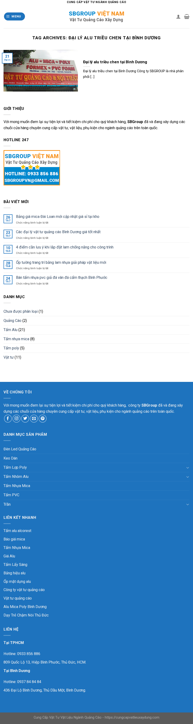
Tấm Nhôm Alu (16, 476)
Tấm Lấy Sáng (15, 564)
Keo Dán (10, 458)
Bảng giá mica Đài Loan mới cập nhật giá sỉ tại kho (57, 216)
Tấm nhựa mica (16, 339)
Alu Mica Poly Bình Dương (25, 606)
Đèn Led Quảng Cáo (20, 449)
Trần (7, 504)
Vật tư (9, 357)
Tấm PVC (11, 495)
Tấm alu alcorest (17, 530)
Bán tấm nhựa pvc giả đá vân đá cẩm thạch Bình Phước (61, 277)
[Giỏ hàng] (186, 16)
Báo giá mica (14, 539)
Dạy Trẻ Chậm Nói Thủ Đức (26, 615)
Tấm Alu (10, 330)
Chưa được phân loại (21, 311)
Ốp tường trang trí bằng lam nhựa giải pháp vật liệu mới (61, 262)
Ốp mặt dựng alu (17, 581)
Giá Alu (9, 556)
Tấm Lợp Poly (15, 467)
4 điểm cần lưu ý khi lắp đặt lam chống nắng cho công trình (64, 247)
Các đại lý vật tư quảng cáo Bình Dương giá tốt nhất (58, 232)
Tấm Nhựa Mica (17, 486)
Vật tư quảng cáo (18, 598)
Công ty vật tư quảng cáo (24, 590)
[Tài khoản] (178, 16)
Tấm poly (11, 348)
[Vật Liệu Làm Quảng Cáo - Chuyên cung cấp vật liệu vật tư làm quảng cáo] (96, 16)
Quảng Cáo (12, 320)
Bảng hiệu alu (14, 573)
